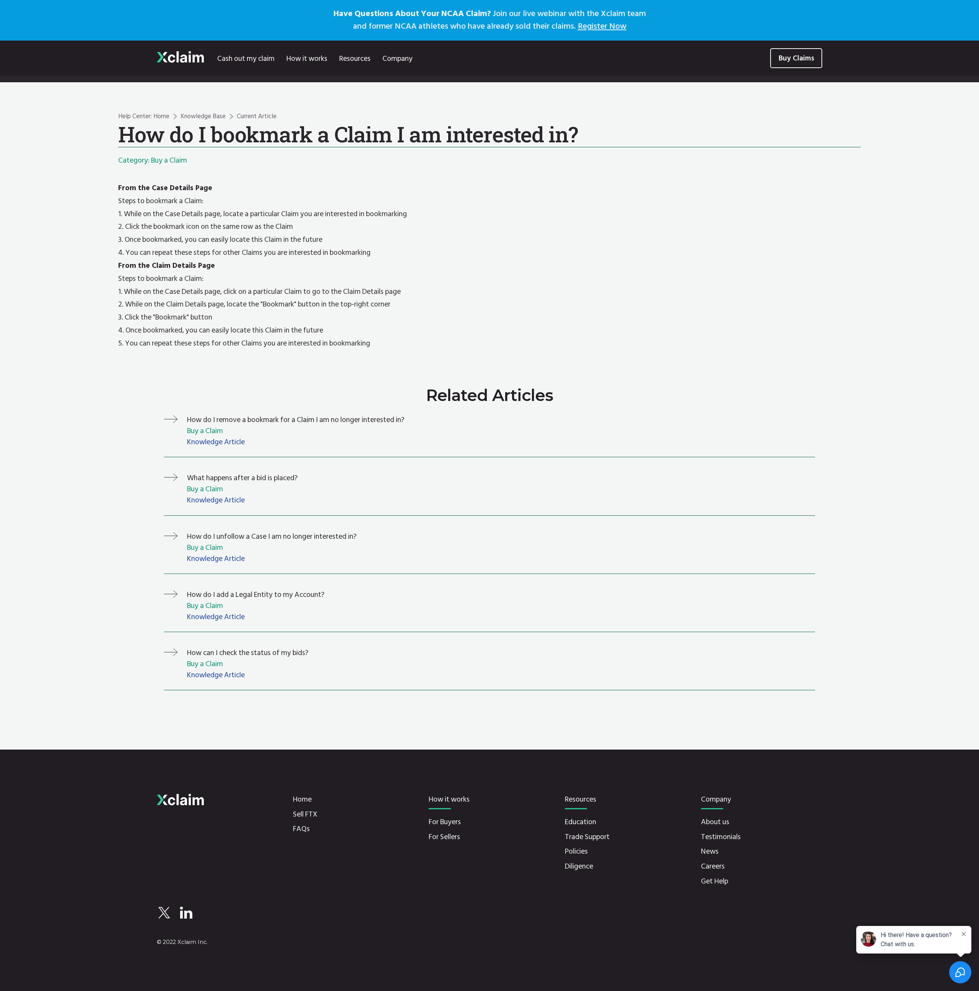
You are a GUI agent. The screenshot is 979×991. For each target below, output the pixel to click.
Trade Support (587, 837)
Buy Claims (796, 58)
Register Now (602, 26)
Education (580, 822)
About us (715, 822)
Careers (713, 866)
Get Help (714, 881)
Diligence (579, 866)
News (710, 851)
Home (302, 799)
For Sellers (444, 837)
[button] (306, 58)
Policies (576, 851)
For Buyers (445, 822)
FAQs (301, 829)
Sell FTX (305, 814)
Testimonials (721, 837)
